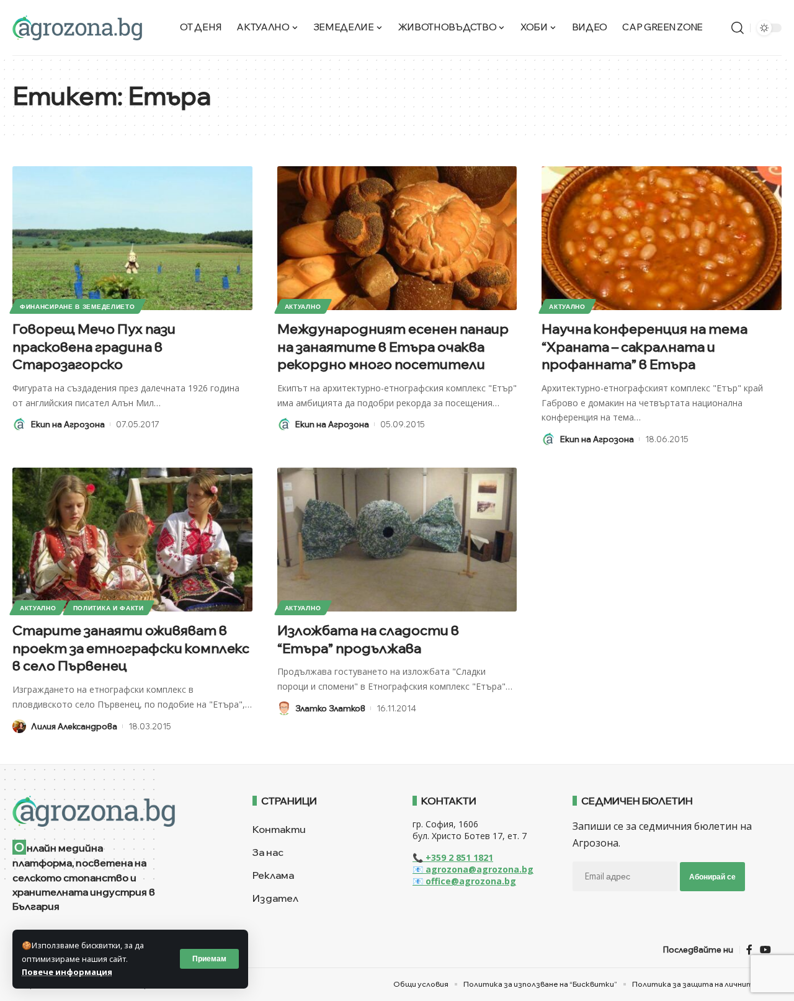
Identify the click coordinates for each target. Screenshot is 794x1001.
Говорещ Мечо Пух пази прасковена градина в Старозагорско (94, 346)
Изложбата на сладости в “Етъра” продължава (368, 639)
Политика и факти (108, 608)
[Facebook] (749, 949)
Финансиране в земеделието (77, 306)
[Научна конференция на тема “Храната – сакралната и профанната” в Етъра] (662, 238)
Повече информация (67, 971)
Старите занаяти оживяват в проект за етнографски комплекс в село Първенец (130, 647)
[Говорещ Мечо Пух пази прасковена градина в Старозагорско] (132, 238)
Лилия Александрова (74, 726)
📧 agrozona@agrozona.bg (473, 869)
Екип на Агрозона (68, 424)
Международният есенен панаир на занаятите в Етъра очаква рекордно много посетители (393, 346)
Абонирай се (712, 876)
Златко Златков (330, 708)
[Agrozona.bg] (77, 28)
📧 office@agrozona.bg (464, 881)
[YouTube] (765, 949)
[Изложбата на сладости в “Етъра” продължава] (397, 540)
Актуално (303, 306)
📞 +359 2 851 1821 (453, 857)
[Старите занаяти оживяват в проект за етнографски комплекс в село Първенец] (132, 540)
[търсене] (737, 27)
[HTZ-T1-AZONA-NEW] (116, 811)
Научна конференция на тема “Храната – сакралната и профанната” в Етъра (644, 346)
